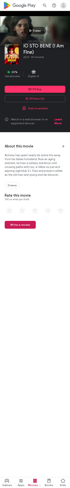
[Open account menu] (63, 5)
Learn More (58, 121)
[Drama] (12, 185)
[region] (35, 74)
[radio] (9, 210)
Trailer (34, 30)
